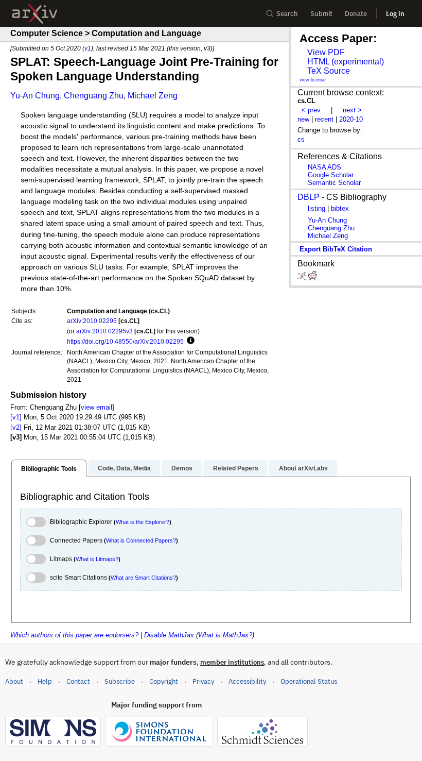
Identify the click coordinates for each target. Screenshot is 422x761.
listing (316, 208)
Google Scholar (331, 175)
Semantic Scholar (334, 183)
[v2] (16, 427)
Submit (321, 13)
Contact (78, 681)
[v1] (16, 417)
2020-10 (351, 119)
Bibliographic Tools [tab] (49, 468)
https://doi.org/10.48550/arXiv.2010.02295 (125, 341)
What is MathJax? (225, 635)
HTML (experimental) (345, 61)
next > (352, 110)
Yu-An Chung (35, 95)
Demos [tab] (181, 468)
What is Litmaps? (97, 559)
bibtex (340, 208)
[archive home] (34, 14)
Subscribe (119, 681)
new (303, 119)
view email (96, 407)
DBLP (308, 197)
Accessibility (247, 681)
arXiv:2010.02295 (92, 320)
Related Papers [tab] (235, 468)
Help (45, 681)
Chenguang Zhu (94, 95)
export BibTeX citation (336, 249)
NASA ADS (324, 167)
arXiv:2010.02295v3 (104, 331)
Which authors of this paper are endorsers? (74, 635)
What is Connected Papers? (141, 540)
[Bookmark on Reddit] (312, 278)
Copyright (163, 681)
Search (287, 13)
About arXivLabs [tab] (303, 468)
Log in (395, 13)
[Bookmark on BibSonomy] (302, 278)
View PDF (326, 52)
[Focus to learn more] (189, 341)
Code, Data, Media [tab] (124, 468)
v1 (87, 48)
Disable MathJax (169, 635)
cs (301, 139)
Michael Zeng (153, 95)
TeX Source (328, 70)
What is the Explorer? (142, 522)
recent (324, 119)
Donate (356, 13)
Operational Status (308, 681)
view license (313, 79)
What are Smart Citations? (143, 577)
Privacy (203, 681)
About (14, 681)
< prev (311, 110)
